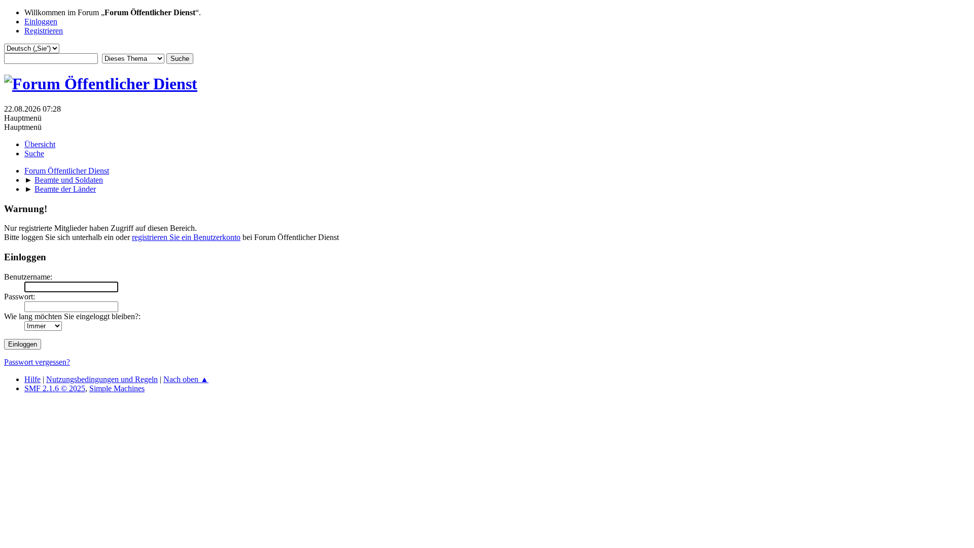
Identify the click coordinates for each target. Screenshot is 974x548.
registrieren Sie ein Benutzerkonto (186, 237)
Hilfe (32, 379)
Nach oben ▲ (185, 379)
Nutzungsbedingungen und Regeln (102, 379)
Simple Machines (117, 388)
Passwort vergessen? (37, 362)
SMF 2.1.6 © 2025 (54, 388)
